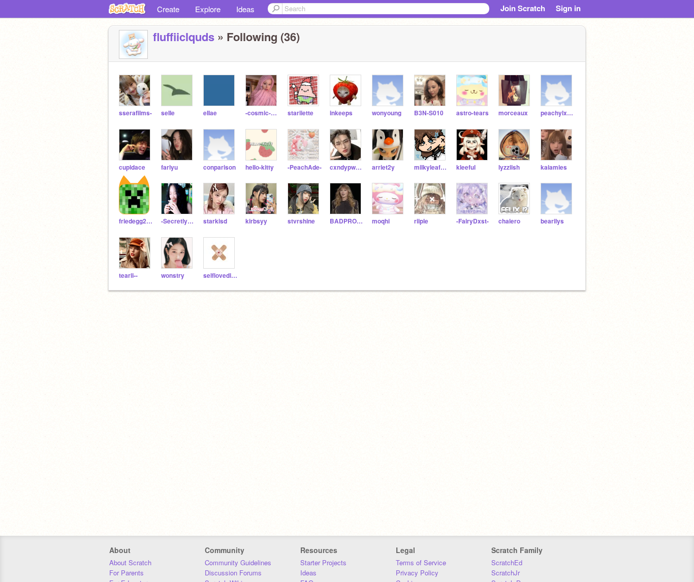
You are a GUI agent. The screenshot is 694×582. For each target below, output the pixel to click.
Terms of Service (421, 562)
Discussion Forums (233, 572)
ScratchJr (505, 572)
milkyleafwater (431, 167)
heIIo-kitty (259, 167)
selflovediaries (220, 275)
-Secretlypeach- (178, 221)
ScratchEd (506, 562)
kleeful (466, 167)
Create (168, 9)
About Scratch (130, 562)
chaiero (509, 221)
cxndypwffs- (347, 167)
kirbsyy (256, 221)
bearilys (552, 221)
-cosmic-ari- (262, 113)
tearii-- (128, 275)
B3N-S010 (429, 113)
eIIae (210, 113)
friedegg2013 (136, 221)
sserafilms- (135, 113)
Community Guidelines (238, 562)
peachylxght (558, 113)
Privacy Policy (417, 572)
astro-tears (472, 113)
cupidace (132, 167)
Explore (207, 9)
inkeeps (341, 113)
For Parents (126, 572)
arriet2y (383, 167)
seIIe (168, 113)
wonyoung (386, 113)
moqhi (381, 221)
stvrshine (301, 221)
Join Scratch (522, 8)
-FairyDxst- (472, 221)
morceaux (513, 113)
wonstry (172, 275)
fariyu (169, 167)
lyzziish (509, 167)
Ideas (245, 9)
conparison (219, 167)
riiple (421, 221)
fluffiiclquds (183, 36)
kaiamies (554, 167)
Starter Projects (323, 562)
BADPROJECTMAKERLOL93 (347, 221)
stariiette (300, 113)
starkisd (215, 221)
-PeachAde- (305, 167)
